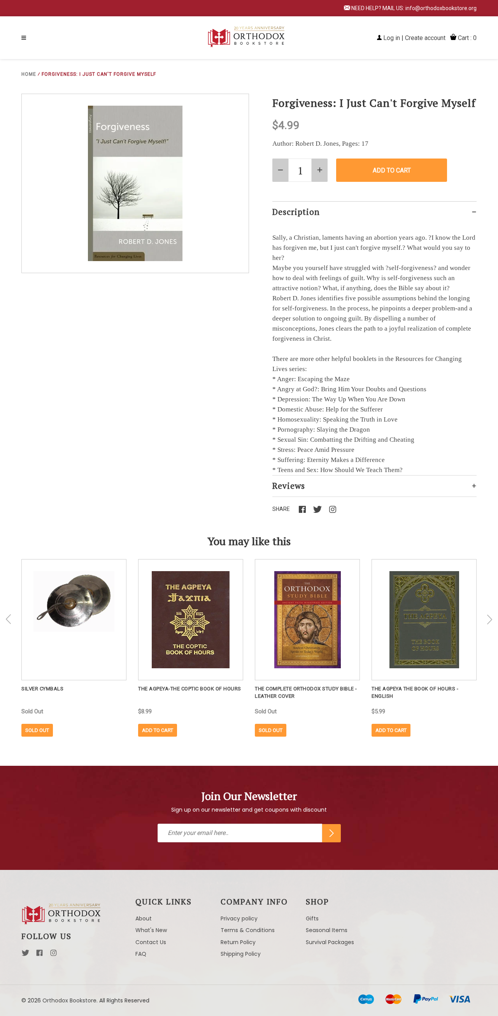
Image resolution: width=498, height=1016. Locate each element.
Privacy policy (239, 918)
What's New (151, 930)
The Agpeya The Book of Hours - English (415, 692)
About (143, 918)
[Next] (489, 619)
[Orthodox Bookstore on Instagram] (53, 955)
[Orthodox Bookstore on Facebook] (39, 955)
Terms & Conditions (248, 930)
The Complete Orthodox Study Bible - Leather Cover (306, 692)
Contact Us (150, 942)
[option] (74, 647)
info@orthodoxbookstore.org (441, 8)
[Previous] (8, 619)
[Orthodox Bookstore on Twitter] (25, 955)
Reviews (288, 485)
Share (281, 509)
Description (296, 211)
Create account (425, 38)
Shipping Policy (241, 954)
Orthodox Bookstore (69, 1000)
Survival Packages (330, 942)
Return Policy (238, 942)
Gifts (312, 918)
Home (28, 74)
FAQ (140, 954)
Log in (391, 38)
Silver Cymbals (42, 689)
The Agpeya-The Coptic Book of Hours (189, 689)
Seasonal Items (326, 930)
